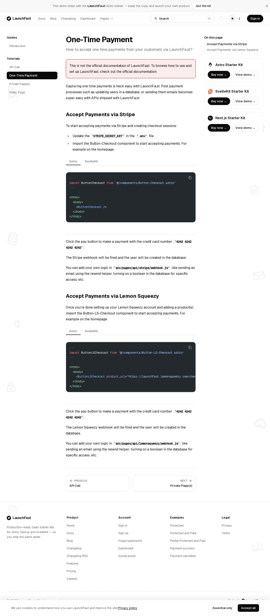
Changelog (68, 18)
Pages (104, 18)
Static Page (17, 92)
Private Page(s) (19, 84)
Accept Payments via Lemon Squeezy (233, 50)
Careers (72, 579)
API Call (14, 67)
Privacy (227, 525)
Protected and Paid (183, 533)
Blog (53, 18)
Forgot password (130, 541)
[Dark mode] (240, 18)
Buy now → (219, 75)
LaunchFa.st (96, 6)
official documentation (139, 71)
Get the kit (203, 6)
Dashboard (87, 18)
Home (70, 525)
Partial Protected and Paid (187, 541)
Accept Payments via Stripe (227, 44)
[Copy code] (190, 178)
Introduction (17, 46)
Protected (177, 525)
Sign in (255, 18)
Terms (226, 533)
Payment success (182, 548)
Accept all (248, 608)
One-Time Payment (23, 75)
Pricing (71, 571)
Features (72, 563)
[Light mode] (232, 18)
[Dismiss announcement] (267, 6)
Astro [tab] (73, 161)
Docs (42, 18)
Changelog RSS (77, 556)
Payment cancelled (183, 556)
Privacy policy (127, 608)
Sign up (123, 533)
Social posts (127, 556)
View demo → (245, 75)
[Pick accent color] (221, 18)
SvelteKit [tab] (91, 161)
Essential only (222, 608)
